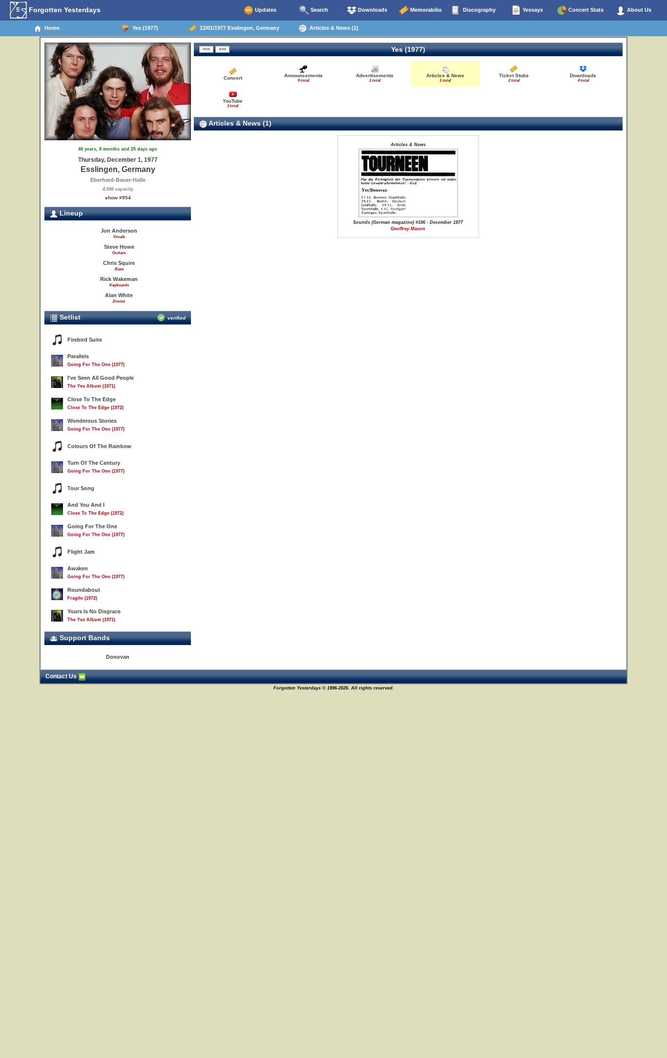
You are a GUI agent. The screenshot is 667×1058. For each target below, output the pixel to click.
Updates (264, 10)
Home (51, 28)
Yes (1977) (143, 28)
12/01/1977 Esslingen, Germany (238, 28)
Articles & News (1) (332, 28)
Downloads (371, 10)
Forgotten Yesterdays (64, 10)
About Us (638, 10)
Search (318, 10)
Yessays (532, 10)
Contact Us (61, 676)
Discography (478, 10)
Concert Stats (585, 10)
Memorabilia (425, 10)
